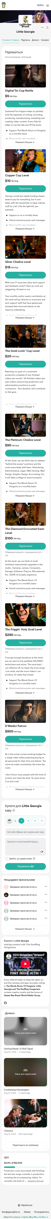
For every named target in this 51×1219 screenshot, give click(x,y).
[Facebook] (5, 1002)
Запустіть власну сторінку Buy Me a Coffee (24, 1217)
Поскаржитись (41, 1212)
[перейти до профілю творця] (25, 22)
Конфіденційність (11, 1212)
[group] (25, 105)
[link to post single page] (25, 1035)
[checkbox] (18, 858)
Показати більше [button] (23, 142)
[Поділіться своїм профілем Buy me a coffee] (47, 27)
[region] (25, 422)
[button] (47, 5)
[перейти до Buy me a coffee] (4, 5)
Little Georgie (25, 31)
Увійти (40, 5)
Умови (27, 1212)
